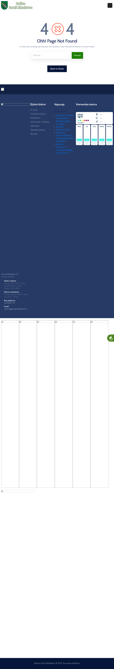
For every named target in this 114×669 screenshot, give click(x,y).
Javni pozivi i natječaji (40, 122)
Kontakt (34, 134)
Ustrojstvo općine (38, 114)
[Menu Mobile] (110, 5)
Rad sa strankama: (11, 292)
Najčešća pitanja (38, 130)
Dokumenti (35, 118)
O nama (34, 110)
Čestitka (59, 127)
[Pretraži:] (51, 55)
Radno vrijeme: (10, 281)
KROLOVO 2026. (63, 130)
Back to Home (57, 68)
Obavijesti (35, 126)
